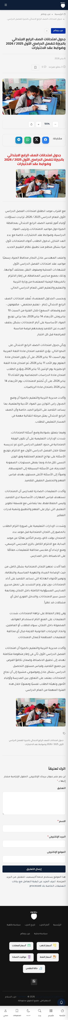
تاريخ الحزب (30, 925)
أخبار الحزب (44, 925)
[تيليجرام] (18, 140)
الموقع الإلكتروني (56, 852)
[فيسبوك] (45, 140)
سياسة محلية (41, 934)
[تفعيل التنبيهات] (61, 1002)
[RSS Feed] (34, 982)
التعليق (61, 788)
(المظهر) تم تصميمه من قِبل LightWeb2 (40, 997)
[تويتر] (36, 140)
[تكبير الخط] (39, 124)
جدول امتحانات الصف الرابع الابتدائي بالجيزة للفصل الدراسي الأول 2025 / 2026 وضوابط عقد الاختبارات (36, 742)
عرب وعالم (46, 14)
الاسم (62, 821)
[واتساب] (27, 140)
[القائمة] (5, 5)
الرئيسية (59, 14)
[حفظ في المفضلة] (35, 67)
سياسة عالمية (14, 925)
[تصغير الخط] (55, 124)
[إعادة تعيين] (31, 124)
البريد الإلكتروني (57, 837)
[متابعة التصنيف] (46, 30)
